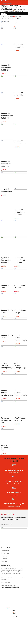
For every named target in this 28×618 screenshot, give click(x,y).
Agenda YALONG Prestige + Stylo (20, 337)
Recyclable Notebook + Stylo (5, 447)
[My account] (14, 13)
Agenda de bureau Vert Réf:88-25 (5, 260)
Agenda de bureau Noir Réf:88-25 (5, 163)
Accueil (3, 16)
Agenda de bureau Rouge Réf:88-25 (19, 212)
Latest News (4, 561)
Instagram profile (5, 550)
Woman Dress (4, 556)
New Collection (5, 553)
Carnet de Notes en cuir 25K (6, 420)
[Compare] (3, 62)
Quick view (7, 62)
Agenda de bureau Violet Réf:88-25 (19, 260)
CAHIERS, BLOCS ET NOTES (8, 18)
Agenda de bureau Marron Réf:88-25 (7, 115)
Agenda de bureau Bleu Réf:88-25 (6, 67)
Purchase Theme (5, 564)
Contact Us (4, 558)
